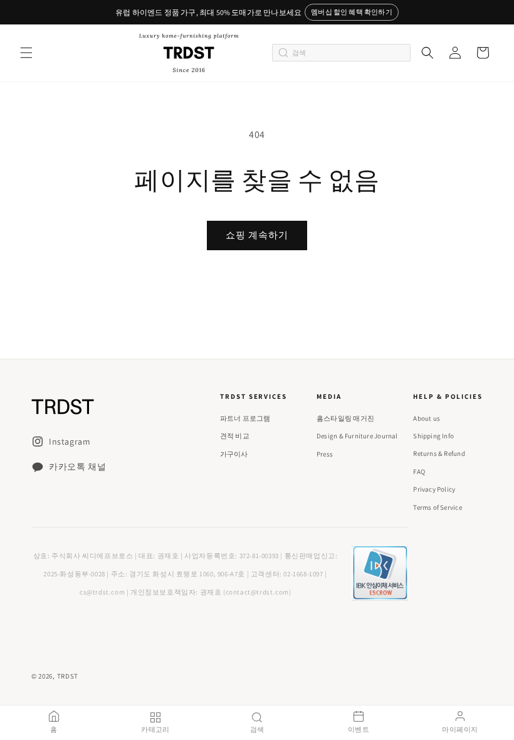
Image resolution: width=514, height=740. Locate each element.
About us (426, 418)
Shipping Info (433, 435)
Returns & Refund (439, 453)
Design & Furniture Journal (357, 435)
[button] (26, 52)
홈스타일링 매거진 (345, 418)
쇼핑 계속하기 (257, 235)
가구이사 (234, 454)
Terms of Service (437, 507)
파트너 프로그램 (245, 418)
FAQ (419, 471)
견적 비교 (234, 435)
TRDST (68, 676)
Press (325, 454)
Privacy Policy (434, 489)
